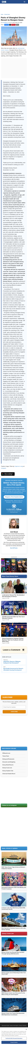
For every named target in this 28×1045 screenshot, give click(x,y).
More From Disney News (10, 576)
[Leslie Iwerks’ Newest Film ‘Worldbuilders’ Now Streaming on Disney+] (14, 586)
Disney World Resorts (7, 764)
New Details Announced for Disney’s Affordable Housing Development (13, 668)
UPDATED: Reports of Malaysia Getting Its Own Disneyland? (11, 661)
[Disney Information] (4, 1)
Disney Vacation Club (7, 770)
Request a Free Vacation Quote (14, 497)
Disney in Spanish (22, 1025)
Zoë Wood (4, 22)
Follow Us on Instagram (9, 805)
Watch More (21, 560)
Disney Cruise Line (7, 767)
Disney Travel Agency (14, 1025)
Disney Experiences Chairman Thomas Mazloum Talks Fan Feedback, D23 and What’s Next (12, 640)
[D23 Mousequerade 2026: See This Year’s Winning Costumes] (14, 608)
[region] (14, 1036)
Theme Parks (5, 756)
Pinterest (13, 24)
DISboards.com (6, 753)
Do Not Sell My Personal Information (14, 1038)
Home (2, 14)
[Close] (26, 1029)
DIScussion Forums (5, 1025)
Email (17, 24)
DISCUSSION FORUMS (9, 748)
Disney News (7, 14)
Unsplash (3, 468)
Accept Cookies (14, 1042)
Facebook (6, 24)
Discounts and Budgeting (8, 762)
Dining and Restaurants (8, 759)
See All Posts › (14, 548)
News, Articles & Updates (10, 848)
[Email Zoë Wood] (14, 551)
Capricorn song (19, 466)
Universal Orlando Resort (8, 773)
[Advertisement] (14, 731)
